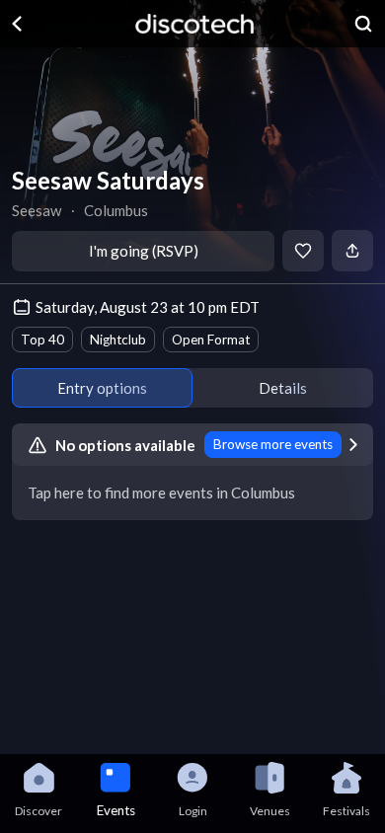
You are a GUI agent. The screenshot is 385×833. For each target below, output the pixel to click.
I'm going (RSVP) (143, 251)
